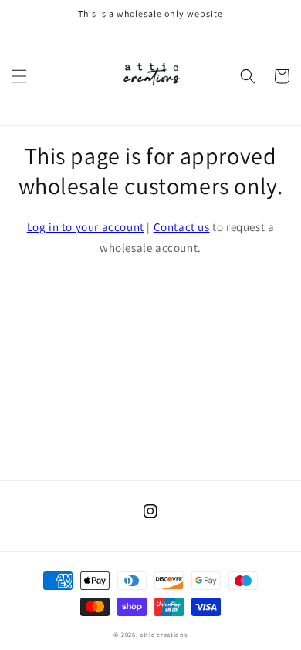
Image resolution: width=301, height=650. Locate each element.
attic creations (164, 634)
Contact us (182, 226)
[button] (19, 76)
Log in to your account (85, 226)
